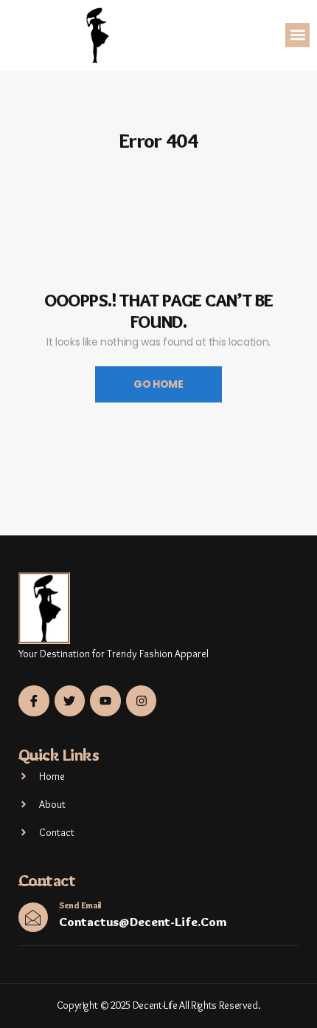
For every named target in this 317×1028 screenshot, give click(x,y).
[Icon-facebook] (33, 700)
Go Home (158, 384)
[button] (297, 35)
